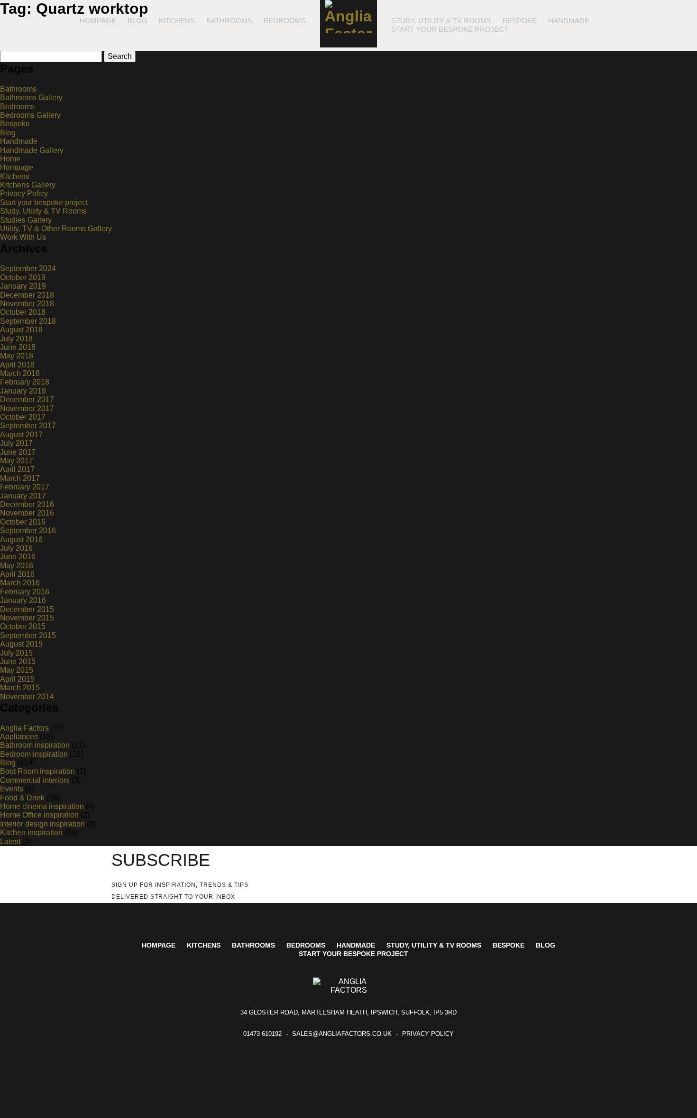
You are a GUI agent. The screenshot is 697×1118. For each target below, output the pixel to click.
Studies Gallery (26, 220)
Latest (10, 841)
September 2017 (28, 426)
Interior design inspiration (42, 824)
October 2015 (23, 626)
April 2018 (17, 365)
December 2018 (27, 295)
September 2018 (28, 321)
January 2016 (23, 600)
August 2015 (21, 644)
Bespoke (520, 21)
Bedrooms (285, 21)
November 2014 (27, 697)
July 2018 (16, 339)
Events (11, 789)
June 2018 (18, 347)
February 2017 (24, 487)
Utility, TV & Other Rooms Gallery (56, 229)
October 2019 (23, 277)
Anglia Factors (24, 728)
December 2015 (27, 609)
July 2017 (16, 443)
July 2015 (16, 653)
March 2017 (20, 478)
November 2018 (27, 304)
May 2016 (16, 566)
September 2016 (28, 530)
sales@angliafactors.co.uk (342, 1033)
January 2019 (23, 286)
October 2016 (23, 522)
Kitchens (177, 21)
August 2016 (21, 540)
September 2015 (28, 635)
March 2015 (20, 688)
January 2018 (23, 391)
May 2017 (16, 461)
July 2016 (16, 548)
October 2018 (23, 312)
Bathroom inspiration (35, 745)
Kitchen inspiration (31, 832)
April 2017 (17, 469)
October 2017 (23, 417)
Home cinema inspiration (42, 806)
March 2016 (20, 583)
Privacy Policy (24, 193)
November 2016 (27, 513)
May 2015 (16, 670)
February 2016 (24, 592)
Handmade (568, 21)
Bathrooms (229, 21)
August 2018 (21, 330)
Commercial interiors (35, 780)
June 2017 (18, 452)
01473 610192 (262, 1033)
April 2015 (17, 679)
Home (10, 159)
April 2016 (17, 574)
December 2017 (27, 399)
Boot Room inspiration (37, 771)
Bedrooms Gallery (30, 115)
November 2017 (27, 408)
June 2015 (18, 662)
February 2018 (24, 382)
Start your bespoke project (449, 29)
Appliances (19, 737)
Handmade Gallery (32, 150)
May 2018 (16, 356)
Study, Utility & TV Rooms (441, 21)
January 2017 (23, 496)
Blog (137, 21)
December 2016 (27, 504)
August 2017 (21, 435)
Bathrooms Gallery (31, 98)
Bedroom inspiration (34, 754)
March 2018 (20, 373)
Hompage (98, 21)
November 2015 (27, 618)
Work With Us (23, 237)
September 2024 (28, 268)
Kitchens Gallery (27, 185)
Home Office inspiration (39, 815)
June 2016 (18, 557)
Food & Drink (22, 798)
